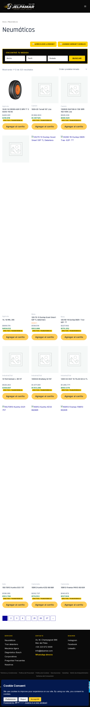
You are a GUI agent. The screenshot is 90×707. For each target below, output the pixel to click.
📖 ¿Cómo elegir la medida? (43, 44)
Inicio (4, 22)
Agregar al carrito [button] (15, 126)
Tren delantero (11, 644)
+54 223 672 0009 (43, 647)
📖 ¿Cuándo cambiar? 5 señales (73, 44)
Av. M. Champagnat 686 (46, 640)
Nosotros (9, 664)
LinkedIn (71, 648)
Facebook (72, 644)
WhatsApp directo (44, 654)
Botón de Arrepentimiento (79, 673)
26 (40, 618)
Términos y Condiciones (8, 673)
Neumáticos (10, 640)
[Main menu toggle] (85, 6)
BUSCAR (77, 58)
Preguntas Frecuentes (15, 660)
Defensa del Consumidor (45, 676)
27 (47, 618)
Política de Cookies (42, 673)
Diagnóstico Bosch (13, 652)
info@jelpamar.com (44, 651)
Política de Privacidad (26, 673)
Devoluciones (55, 673)
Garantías (65, 673)
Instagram (72, 640)
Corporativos (11, 656)
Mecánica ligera (12, 648)
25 (34, 618)
